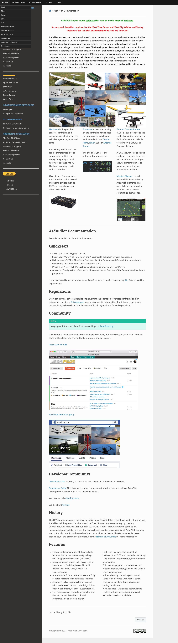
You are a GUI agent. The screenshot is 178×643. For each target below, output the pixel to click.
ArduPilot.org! (106, 326)
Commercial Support (12, 146)
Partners (9, 185)
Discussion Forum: (58, 345)
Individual (10, 181)
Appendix (7, 163)
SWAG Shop (11, 189)
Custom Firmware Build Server (16, 128)
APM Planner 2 (7, 34)
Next (139, 620)
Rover (3, 15)
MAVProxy (5, 38)
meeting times (72, 498)
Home (5, 3)
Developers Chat (57, 481)
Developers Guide (57, 488)
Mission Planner (7, 31)
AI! (126, 280)
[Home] (50, 11)
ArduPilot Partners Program (15, 142)
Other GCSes (8, 99)
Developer (5, 46)
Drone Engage (9, 95)
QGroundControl (10, 83)
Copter (4, 7)
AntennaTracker (7, 27)
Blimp (3, 19)
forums (65, 505)
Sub (2, 23)
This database (77, 302)
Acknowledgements (11, 155)
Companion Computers (10, 42)
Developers (8, 109)
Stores (49, 3)
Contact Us (8, 159)
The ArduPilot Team (11, 138)
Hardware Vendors (11, 150)
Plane (3, 11)
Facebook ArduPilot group (61, 415)
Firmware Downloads (12, 124)
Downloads (18, 3)
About (60, 3)
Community (35, 3)
